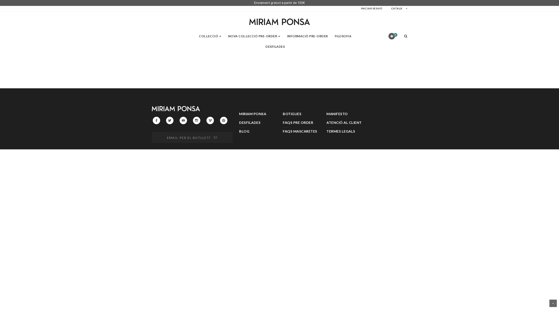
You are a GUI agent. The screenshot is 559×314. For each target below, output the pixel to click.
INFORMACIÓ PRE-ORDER (307, 36)
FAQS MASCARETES (300, 131)
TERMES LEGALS (340, 131)
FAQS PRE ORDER (298, 122)
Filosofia (343, 36)
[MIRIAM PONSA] (279, 21)
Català (396, 8)
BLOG (244, 131)
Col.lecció (208, 36)
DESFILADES (250, 122)
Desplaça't (553, 303)
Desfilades (275, 46)
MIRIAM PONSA (252, 114)
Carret (395, 35)
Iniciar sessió (371, 8)
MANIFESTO (337, 114)
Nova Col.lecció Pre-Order (252, 36)
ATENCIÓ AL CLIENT (344, 122)
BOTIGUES (292, 114)
